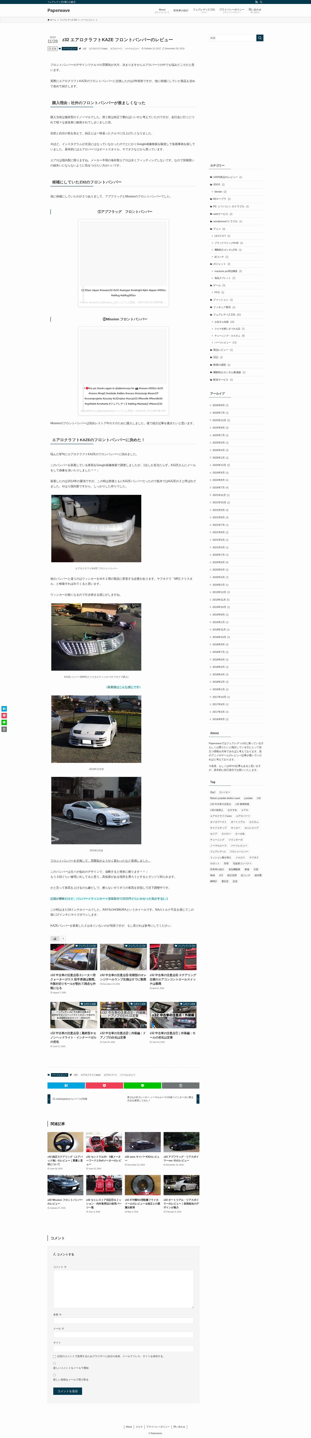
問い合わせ (179, 1426)
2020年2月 (220, 584)
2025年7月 (220, 435)
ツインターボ (236, 839)
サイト (57, 1342)
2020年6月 (220, 562)
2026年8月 (220, 405)
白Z (221, 875)
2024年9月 (220, 472)
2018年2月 (220, 681)
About (129, 1426)
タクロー (226, 833)
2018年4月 (220, 674)
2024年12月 (221, 465)
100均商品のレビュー (227, 177)
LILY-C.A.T (222, 236)
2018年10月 (221, 637)
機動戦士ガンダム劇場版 (229, 372)
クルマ (139, 1426)
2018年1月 (220, 689)
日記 (218, 357)
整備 (247, 869)
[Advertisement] (236, 101)
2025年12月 (221, 420)
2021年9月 (220, 510)
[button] (66, 1085)
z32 (84, 48)
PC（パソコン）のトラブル (231, 206)
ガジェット (221, 263)
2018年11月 (221, 629)
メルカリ (240, 857)
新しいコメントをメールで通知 (71, 1367)
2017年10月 (221, 696)
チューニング (217, 839)
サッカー (235, 827)
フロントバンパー (239, 851)
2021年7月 (220, 524)
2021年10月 (221, 502)
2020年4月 (220, 577)
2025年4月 (220, 450)
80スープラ (222, 198)
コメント (60, 1266)
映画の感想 (221, 364)
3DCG (219, 184)
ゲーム (219, 285)
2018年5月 (220, 666)
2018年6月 (220, 659)
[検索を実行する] (259, 38)
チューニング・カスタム (230, 335)
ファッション (223, 299)
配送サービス (223, 379)
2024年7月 (220, 487)
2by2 (212, 792)
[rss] (256, 2)
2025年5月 (220, 442)
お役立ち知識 (224, 321)
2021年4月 (220, 547)
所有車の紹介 (217, 869)
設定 (235, 881)
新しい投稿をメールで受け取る (71, 1379)
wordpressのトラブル (227, 221)
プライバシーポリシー (158, 1426)
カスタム (254, 822)
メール (58, 1328)
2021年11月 (221, 495)
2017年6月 (220, 704)
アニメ (219, 228)
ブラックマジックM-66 (229, 243)
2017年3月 (220, 711)
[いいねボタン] (54, 938)
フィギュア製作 (224, 307)
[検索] (261, 2)
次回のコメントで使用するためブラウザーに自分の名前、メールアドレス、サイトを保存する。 (111, 1356)
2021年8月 (220, 517)
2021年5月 (220, 539)
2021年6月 (220, 532)
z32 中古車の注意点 (220, 804)
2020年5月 (220, 569)
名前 (57, 1314)
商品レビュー (223, 349)
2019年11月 (221, 599)
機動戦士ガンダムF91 (228, 249)
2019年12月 (221, 592)
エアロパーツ (116, 48)
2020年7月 (220, 554)
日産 (256, 869)
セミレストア (252, 827)
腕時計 (213, 881)
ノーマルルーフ (218, 845)
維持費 (258, 875)
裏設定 (225, 881)
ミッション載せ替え (220, 857)
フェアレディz (218, 851)
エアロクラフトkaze (98, 48)
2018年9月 (220, 644)
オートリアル (238, 822)
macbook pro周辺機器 (228, 271)
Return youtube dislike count (225, 798)
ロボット (215, 863)
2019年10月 (221, 607)
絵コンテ (221, 256)
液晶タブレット (225, 278)
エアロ (244, 810)
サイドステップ (218, 827)
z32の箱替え (216, 810)
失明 (226, 863)
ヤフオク (254, 857)
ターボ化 (240, 833)
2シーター (225, 792)
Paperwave (59, 10)
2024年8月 (220, 479)
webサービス (222, 213)
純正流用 (232, 875)
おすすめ (232, 810)
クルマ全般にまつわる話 (230, 328)
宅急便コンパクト (242, 863)
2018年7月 (220, 652)
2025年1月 (220, 457)
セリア (213, 833)
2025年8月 (220, 427)
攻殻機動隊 (234, 869)
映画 (212, 875)
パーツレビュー (70, 48)
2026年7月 (220, 412)
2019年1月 (220, 622)
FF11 (219, 292)
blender (220, 191)
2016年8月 (220, 719)
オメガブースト (218, 822)
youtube (248, 798)
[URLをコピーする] (180, 1085)
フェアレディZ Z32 (227, 314)
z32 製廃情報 (242, 804)
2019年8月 (220, 614)
